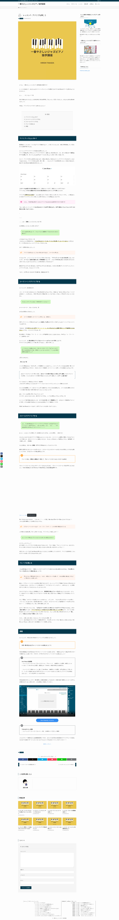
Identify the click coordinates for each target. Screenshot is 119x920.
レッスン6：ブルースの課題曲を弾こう (43, 909)
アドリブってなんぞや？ (32, 117)
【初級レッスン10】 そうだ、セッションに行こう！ (83, 915)
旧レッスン (74, 901)
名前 (22, 869)
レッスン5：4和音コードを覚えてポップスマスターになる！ (47, 908)
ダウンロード (32, 515)
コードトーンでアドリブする (33, 119)
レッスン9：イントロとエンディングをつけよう (44, 914)
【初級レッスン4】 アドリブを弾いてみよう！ (81, 907)
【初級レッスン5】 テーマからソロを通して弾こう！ (83, 908)
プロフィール (31, 901)
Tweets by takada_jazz (85, 70)
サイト (21, 880)
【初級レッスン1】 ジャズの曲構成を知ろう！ (81, 902)
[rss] (98, 1)
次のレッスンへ (47, 744)
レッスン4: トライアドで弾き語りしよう (43, 907)
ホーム (25, 901)
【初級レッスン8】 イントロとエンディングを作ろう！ (83, 912)
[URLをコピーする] (71, 759)
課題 (27, 126)
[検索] (100, 1)
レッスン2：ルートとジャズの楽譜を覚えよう (44, 904)
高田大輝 (25, 787)
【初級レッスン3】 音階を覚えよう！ (80, 905)
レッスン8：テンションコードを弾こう (43, 912)
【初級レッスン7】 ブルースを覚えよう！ (81, 911)
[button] (23, 759)
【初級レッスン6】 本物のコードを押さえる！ (81, 909)
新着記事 (64, 901)
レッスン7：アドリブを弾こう (41, 911)
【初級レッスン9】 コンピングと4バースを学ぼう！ (83, 914)
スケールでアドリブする (32, 121)
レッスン (21, 18)
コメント (22, 851)
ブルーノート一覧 (22, 515)
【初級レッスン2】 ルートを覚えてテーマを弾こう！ (83, 904)
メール (22, 875)
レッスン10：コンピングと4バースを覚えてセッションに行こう (48, 915)
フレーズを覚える (30, 124)
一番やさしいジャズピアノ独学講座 (31, 4)
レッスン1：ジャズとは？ (40, 902)
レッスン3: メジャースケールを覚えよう (43, 905)
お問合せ (69, 901)
